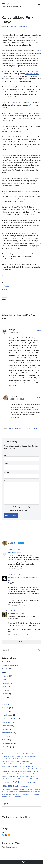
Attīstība (5, 711)
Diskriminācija (7, 715)
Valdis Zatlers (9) (16, 794)
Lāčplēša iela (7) (6, 773)
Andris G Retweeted (14, 549)
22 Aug (27, 552)
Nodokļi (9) (4, 778)
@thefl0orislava (23, 614)
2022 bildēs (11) (21, 753)
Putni (4, 697)
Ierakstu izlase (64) (19, 766)
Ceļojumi (6, 683)
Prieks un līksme (8, 665)
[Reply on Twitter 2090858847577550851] (9, 634)
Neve (13, 862)
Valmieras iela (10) (27, 794)
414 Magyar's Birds (15, 577)
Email (6, 464)
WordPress (28, 862)
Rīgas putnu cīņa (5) (7, 789)
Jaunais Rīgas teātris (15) (18, 768)
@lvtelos (19, 552)
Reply (39, 331)
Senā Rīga (6, 747)
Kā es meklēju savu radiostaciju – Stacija (23, 428)
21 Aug (33, 614)
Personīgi (5, 676)
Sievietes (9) (5, 791)
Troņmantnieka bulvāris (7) (25, 791)
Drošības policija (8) (7, 763)
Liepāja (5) (4, 776)
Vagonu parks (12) (6, 794)
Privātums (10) (25, 778)
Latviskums (7, 722)
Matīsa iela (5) (11, 776)
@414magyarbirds (31, 577)
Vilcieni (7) (4, 796)
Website (6, 472)
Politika (5, 736)
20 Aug (10, 580)
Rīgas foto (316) (10, 786)
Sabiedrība (5, 708)
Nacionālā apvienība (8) (23, 776)
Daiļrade (5, 687)
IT (2, 672)
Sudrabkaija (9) (13, 791)
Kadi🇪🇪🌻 (12, 614)
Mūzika (13, 26)
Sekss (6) (37, 789)
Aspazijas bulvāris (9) (30, 756)
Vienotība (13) (36, 794)
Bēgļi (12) (21, 758)
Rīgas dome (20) (30, 782)
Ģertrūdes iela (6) (27, 763)
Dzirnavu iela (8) (17, 763)
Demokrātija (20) (15, 761)
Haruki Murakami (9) (7, 766)
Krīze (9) (35, 771)
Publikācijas (6, 704)
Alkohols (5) (20, 756)
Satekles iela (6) (30, 789)
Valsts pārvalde (7, 733)
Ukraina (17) (36, 791)
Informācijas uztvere (9, 718)
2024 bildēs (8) (5, 756)
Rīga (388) (18, 782)
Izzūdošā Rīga (8, 743)
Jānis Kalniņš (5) (6, 768)
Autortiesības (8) (6, 758)
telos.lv (11, 552)
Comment (7, 481)
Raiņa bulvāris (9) (6, 782)
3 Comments (22, 26)
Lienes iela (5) (32, 773)
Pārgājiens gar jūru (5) (14, 778)
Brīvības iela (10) (30, 758)
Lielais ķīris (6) (23, 773)
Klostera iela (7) (6, 771)
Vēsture (4, 740)
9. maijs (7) (13, 756)
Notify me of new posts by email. (16, 510)
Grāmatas (5, 669)
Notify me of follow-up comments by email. (19, 507)
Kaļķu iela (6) (38, 768)
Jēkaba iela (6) (29, 768)
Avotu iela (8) (14, 758)
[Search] (39, 650)
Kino (4, 690)
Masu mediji (7, 726)
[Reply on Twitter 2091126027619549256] (9, 569)
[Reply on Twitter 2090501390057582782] (9, 605)
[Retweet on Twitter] (7, 549)
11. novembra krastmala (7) (9, 753)
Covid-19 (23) (5, 761)
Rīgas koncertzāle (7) (24, 786)
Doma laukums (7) (26, 761)
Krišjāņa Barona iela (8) (26, 771)
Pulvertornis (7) (34, 778)
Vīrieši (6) (10, 796)
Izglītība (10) (29, 766)
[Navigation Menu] (39, 4)
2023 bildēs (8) (30, 753)
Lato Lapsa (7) (15, 773)
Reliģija (5, 729)
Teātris (5, 701)
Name (6, 455)
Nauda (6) (32, 776)
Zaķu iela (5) (17, 796)
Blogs (4, 679)
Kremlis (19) (15, 771)
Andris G (13, 396)
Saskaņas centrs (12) (18, 789)
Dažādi (4, 662)
